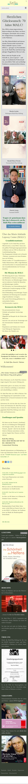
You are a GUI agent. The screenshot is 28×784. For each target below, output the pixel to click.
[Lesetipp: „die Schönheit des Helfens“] (14, 562)
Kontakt (14, 770)
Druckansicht (13, 773)
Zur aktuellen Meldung (14, 226)
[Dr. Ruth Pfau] (14, 603)
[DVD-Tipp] (14, 715)
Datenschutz (4, 773)
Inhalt (9, 770)
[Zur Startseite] (14, 3)
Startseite (3, 770)
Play (3, 107)
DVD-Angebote (18, 701)
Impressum (21, 770)
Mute (22, 107)
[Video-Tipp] (14, 749)
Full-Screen (24, 107)
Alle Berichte (6, 522)
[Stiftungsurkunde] (14, 665)
